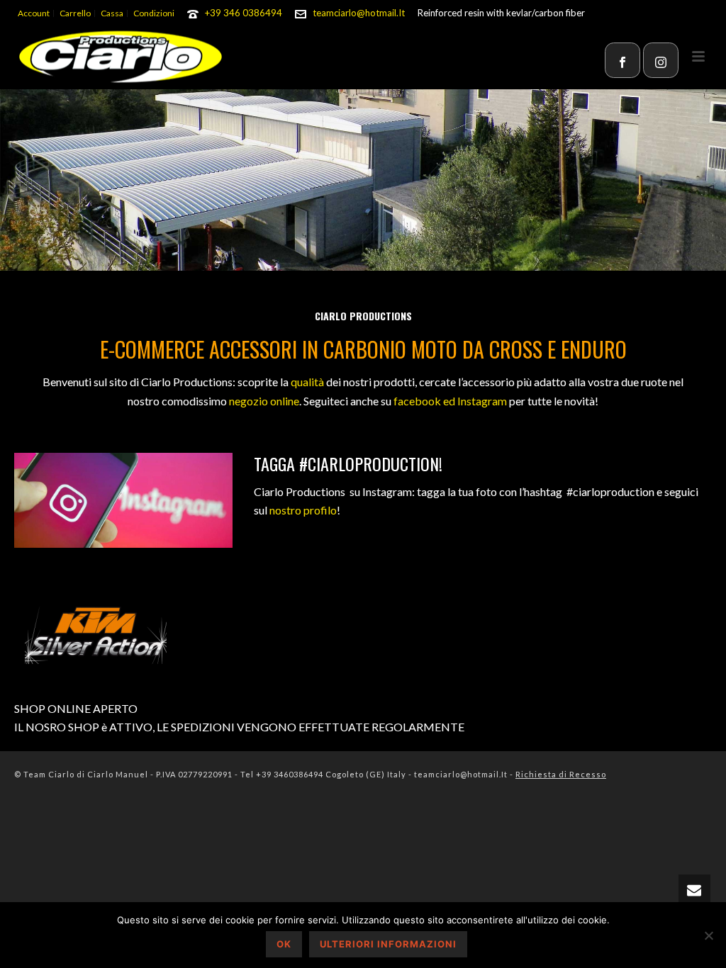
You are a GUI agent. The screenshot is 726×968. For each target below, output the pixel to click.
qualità (307, 381)
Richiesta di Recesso (560, 774)
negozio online (264, 400)
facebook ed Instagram (450, 400)
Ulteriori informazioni (388, 944)
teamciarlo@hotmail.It (359, 12)
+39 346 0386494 (243, 12)
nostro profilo (303, 510)
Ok (284, 944)
